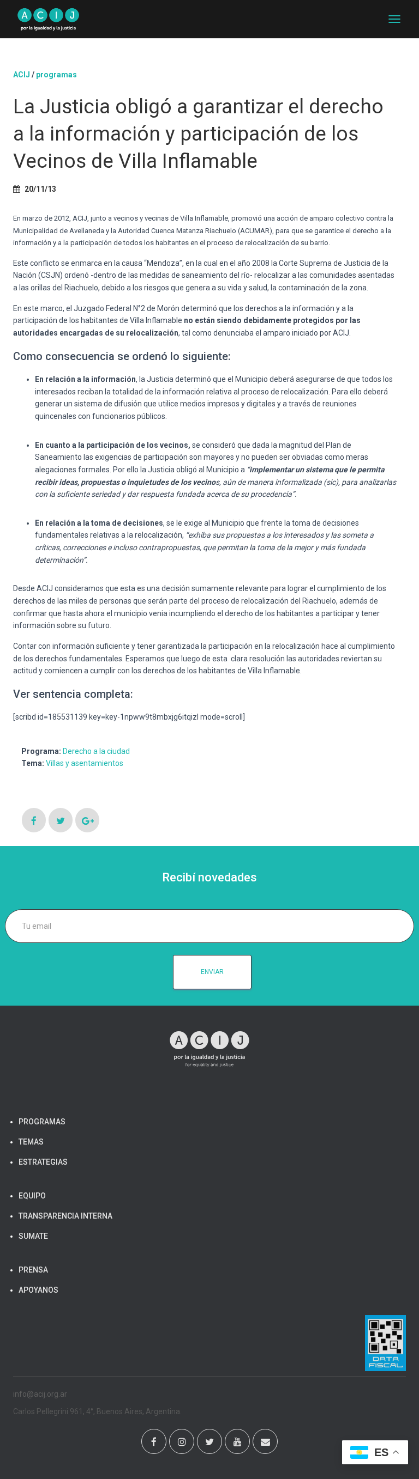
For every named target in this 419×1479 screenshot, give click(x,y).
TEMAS (31, 1141)
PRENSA (33, 1269)
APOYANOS (38, 1290)
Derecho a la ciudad (96, 751)
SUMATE (33, 1236)
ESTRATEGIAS (43, 1162)
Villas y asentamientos (84, 763)
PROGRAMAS (56, 74)
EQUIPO (32, 1195)
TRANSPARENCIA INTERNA (65, 1216)
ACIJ (21, 74)
